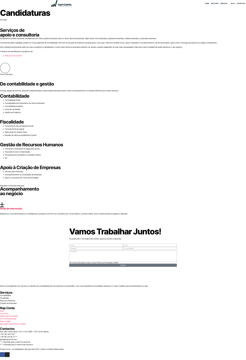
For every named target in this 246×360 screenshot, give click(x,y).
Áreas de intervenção (11, 208)
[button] (123, 206)
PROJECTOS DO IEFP (13, 56)
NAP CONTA (215, 3)
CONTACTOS (241, 3)
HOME (207, 3)
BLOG (233, 3)
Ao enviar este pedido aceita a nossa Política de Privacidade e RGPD (94, 263)
